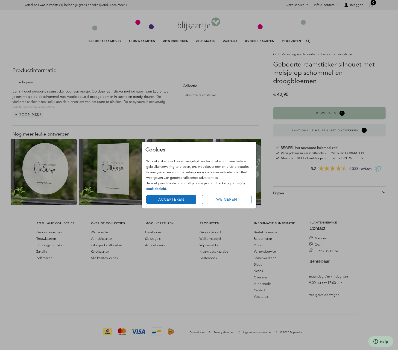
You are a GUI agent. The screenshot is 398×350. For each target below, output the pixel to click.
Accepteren (171, 199)
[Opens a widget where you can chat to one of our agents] (380, 342)
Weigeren (226, 199)
